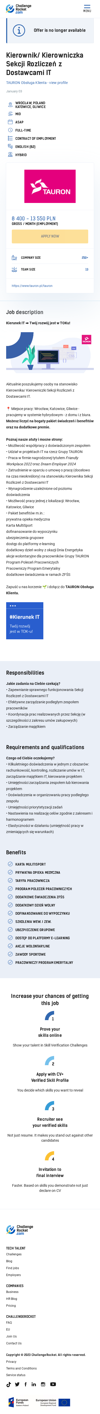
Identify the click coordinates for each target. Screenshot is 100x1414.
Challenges (14, 1254)
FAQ (9, 1322)
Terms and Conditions (21, 1368)
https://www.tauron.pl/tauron (32, 286)
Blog (9, 1261)
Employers (13, 1275)
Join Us (11, 1336)
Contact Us (14, 1343)
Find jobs (12, 1268)
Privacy (11, 1362)
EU (8, 1329)
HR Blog (11, 1299)
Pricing (11, 1306)
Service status (15, 1375)
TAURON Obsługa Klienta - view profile (37, 83)
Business (12, 1292)
